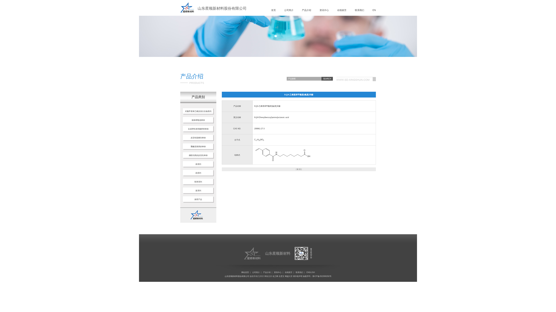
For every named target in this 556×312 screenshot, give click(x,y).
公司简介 (288, 10)
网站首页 (245, 272)
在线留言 (341, 10)
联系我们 (359, 10)
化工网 (275, 276)
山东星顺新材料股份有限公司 (237, 276)
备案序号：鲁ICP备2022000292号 (317, 276)
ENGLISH (311, 272)
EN (374, 10)
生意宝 (281, 276)
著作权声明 (297, 276)
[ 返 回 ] (299, 169)
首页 (273, 10)
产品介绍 (306, 10)
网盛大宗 (288, 276)
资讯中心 (324, 10)
